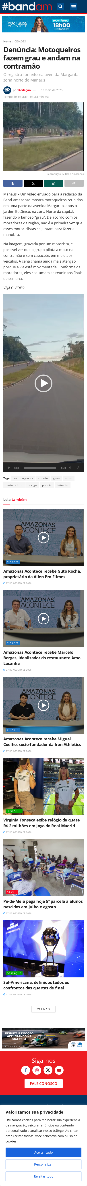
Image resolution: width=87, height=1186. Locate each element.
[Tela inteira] (78, 468)
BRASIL (11, 892)
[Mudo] (70, 468)
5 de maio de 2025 (50, 90)
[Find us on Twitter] (48, 1070)
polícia (47, 485)
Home (7, 41)
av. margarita (23, 478)
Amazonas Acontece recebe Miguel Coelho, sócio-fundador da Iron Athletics (42, 741)
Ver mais (43, 1009)
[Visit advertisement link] (43, 24)
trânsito (62, 485)
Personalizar (43, 1164)
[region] (43, 1145)
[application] (43, 383)
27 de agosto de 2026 (18, 583)
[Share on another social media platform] (74, 183)
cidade (43, 478)
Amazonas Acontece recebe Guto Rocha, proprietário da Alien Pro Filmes (42, 573)
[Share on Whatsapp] (53, 183)
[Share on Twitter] (33, 183)
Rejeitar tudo (43, 1176)
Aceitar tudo (43, 1152)
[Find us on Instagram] (36, 1070)
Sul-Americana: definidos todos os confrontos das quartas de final (36, 985)
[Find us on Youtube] (59, 1070)
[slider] (40, 468)
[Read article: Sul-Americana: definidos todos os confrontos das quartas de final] (43, 948)
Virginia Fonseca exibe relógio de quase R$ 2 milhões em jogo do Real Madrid (41, 822)
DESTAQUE (14, 811)
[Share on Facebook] (13, 183)
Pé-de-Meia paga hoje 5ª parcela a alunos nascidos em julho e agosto (43, 904)
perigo (32, 485)
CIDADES (20, 41)
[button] (60, 6)
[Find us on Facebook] (25, 1070)
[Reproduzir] (9, 468)
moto (68, 478)
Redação (24, 90)
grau (56, 478)
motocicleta (14, 485)
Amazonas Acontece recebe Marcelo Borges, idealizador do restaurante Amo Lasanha (41, 658)
